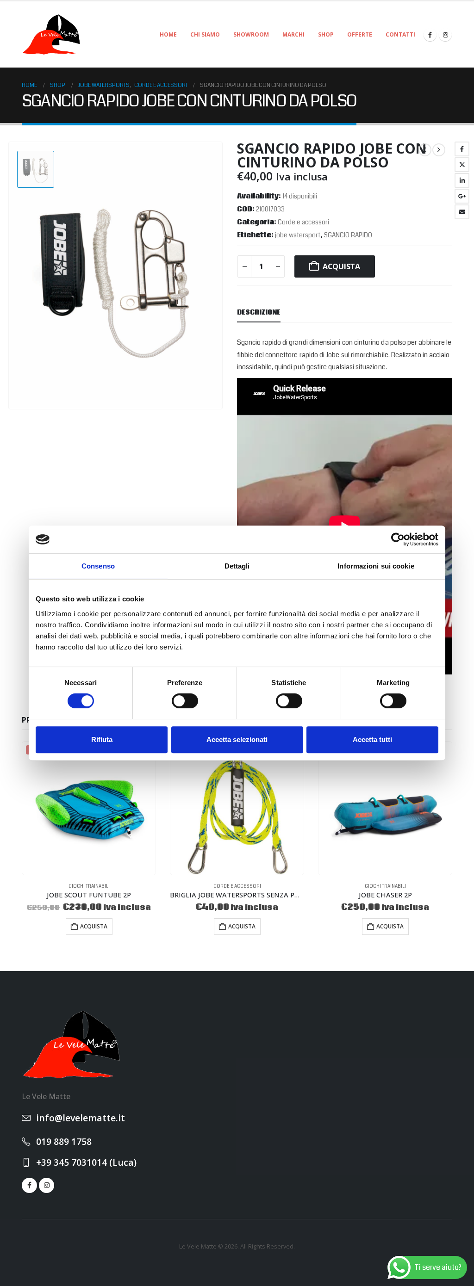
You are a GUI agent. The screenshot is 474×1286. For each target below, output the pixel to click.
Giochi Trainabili (89, 886)
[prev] (424, 149)
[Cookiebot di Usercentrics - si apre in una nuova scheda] (397, 539)
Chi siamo (205, 34)
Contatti (400, 34)
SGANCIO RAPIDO (348, 235)
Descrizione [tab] (259, 313)
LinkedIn (462, 180)
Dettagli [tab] (237, 566)
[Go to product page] (237, 808)
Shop (326, 34)
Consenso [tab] (98, 566)
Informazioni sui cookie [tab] (375, 566)
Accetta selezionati (237, 739)
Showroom (251, 34)
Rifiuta (101, 739)
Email (462, 211)
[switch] (185, 700)
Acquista (341, 266)
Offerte (359, 34)
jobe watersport (297, 235)
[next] (438, 149)
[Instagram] (445, 34)
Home (168, 34)
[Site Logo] (52, 34)
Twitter (462, 164)
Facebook (462, 149)
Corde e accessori (303, 222)
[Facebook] (430, 34)
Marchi (293, 34)
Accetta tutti (372, 739)
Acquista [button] (93, 926)
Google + (462, 196)
